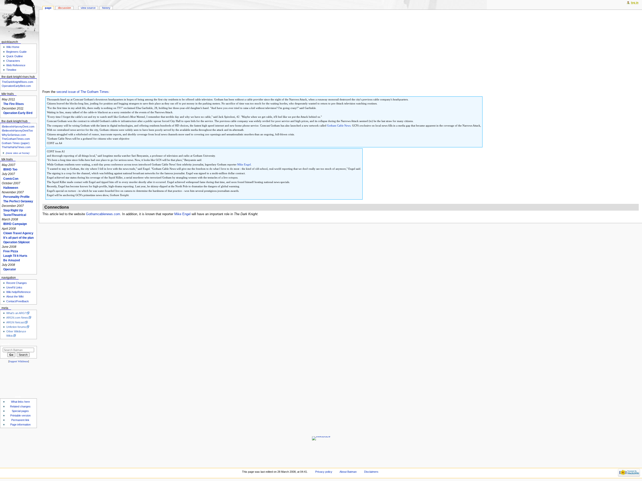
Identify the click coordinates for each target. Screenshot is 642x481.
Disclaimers (371, 471)
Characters (13, 60)
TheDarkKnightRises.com (17, 81)
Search (6, 344)
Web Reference (15, 65)
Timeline (11, 69)
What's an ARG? (16, 313)
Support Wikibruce (18, 361)
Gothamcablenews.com (103, 214)
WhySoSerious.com (14, 134)
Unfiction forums (16, 326)
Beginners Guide (16, 51)
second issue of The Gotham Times (82, 92)
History (106, 7)
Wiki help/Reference (18, 291)
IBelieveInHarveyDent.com (18, 126)
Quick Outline (14, 56)
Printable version (20, 415)
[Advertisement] (340, 52)
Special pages (20, 410)
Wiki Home (12, 46)
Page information (20, 424)
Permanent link (20, 420)
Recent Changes (16, 282)
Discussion (64, 7)
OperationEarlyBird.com (16, 85)
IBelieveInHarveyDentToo (17, 130)
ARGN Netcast (15, 322)
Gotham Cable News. (339, 125)
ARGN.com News (17, 317)
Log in (634, 2)
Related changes (20, 406)
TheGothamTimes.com (16, 138)
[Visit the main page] (19, 19)
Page (48, 7)
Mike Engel (244, 164)
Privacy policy (323, 471)
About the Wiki (15, 296)
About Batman (348, 471)
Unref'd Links (14, 287)
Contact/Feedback (17, 301)
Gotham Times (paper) (16, 143)
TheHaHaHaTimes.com (16, 147)
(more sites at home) (17, 153)
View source (88, 7)
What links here (20, 401)
